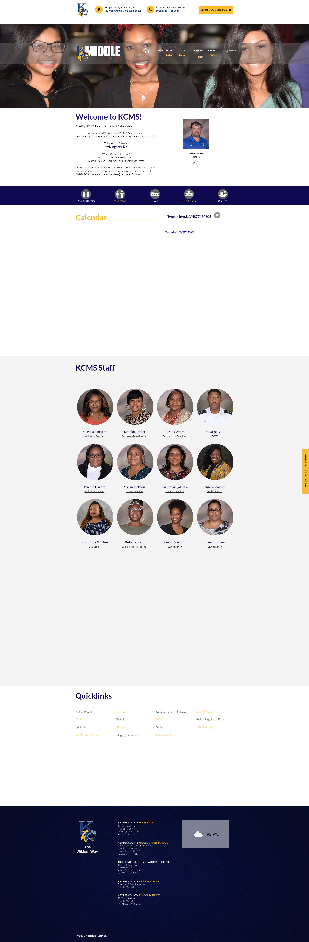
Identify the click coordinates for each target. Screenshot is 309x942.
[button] (154, 66)
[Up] (99, 9)
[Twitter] (217, 215)
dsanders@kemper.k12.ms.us (124, 174)
